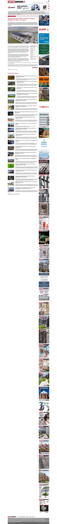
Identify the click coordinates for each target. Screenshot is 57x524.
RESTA (26, 13)
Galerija (12, 14)
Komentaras (29, 11)
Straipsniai (32, 57)
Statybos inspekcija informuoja (36, 12)
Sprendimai (32, 11)
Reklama (46, 1)
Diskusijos (9, 14)
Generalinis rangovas (15, 69)
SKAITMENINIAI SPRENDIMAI (23, 11)
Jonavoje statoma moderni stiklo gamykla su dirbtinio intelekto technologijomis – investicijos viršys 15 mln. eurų (25, 188)
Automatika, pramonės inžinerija (12, 13)
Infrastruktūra (16, 12)
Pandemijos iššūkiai (43, 13)
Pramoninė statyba (42, 11)
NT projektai (30, 12)
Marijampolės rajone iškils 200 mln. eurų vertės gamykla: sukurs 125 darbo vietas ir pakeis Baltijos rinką (26, 106)
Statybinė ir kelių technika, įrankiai (25, 12)
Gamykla (11, 69)
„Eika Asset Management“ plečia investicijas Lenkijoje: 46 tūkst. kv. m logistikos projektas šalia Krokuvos (26, 100)
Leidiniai (15, 14)
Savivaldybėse (42, 12)
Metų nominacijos (18, 13)
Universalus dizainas (30, 13)
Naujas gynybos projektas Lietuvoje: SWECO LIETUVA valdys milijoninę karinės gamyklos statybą (25, 176)
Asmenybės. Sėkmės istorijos (36, 13)
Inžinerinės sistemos (37, 11)
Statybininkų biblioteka (19, 14)
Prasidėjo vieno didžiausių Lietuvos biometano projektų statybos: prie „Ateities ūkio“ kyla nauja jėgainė (27, 94)
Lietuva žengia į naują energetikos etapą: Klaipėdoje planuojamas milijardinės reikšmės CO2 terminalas (25, 128)
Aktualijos (10, 11)
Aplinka (19, 12)
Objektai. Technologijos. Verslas (16, 11)
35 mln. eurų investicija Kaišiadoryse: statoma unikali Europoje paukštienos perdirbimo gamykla (25, 164)
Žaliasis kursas (23, 13)
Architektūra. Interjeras (11, 12)
